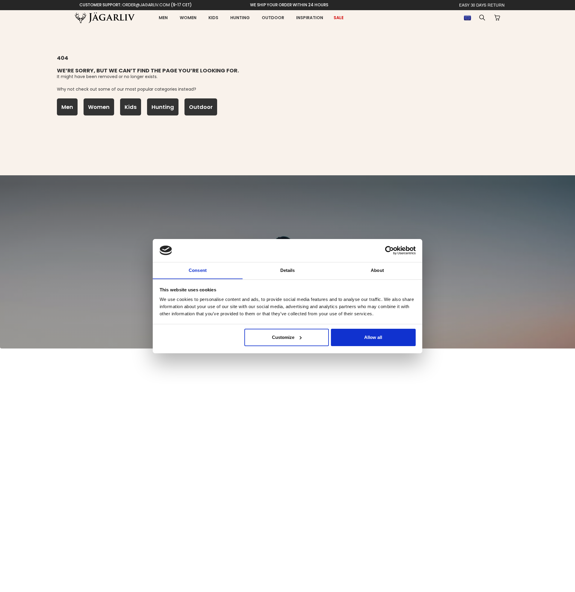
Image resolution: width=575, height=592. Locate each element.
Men (163, 18)
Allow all (373, 337)
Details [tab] (287, 270)
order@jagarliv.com (146, 5)
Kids (213, 18)
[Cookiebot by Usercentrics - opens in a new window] (389, 250)
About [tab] (377, 270)
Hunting (240, 18)
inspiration (309, 18)
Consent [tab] (198, 270)
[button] (482, 17)
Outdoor (273, 18)
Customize (283, 337)
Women (188, 18)
